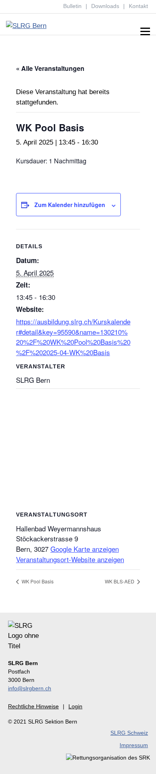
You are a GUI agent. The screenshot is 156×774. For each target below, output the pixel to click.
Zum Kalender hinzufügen (69, 205)
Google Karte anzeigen (84, 549)
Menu (145, 32)
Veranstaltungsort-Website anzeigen (70, 559)
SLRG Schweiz (129, 733)
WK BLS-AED (120, 581)
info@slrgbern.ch (29, 688)
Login (75, 706)
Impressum (134, 745)
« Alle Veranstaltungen (50, 68)
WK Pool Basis (37, 581)
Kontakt (138, 6)
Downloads (105, 6)
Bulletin (72, 6)
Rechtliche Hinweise (33, 706)
